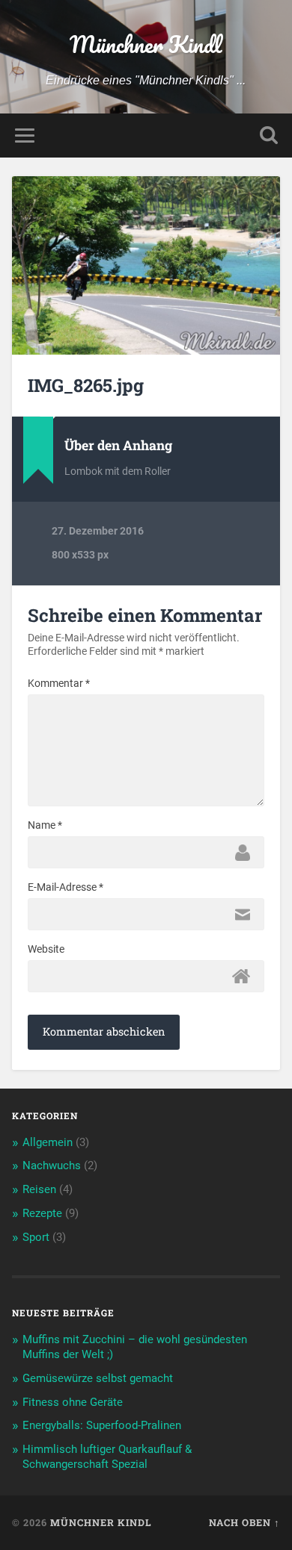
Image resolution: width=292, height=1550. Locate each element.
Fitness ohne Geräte (72, 1402)
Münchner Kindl (146, 44)
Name (45, 825)
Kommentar (59, 683)
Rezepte (42, 1213)
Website (46, 949)
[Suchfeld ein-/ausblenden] (269, 135)
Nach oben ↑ (244, 1522)
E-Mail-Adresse (65, 887)
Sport (35, 1237)
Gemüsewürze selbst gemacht (97, 1378)
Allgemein (47, 1142)
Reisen (39, 1189)
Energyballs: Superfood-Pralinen (101, 1425)
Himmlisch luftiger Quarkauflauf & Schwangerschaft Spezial (107, 1456)
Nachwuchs (51, 1165)
